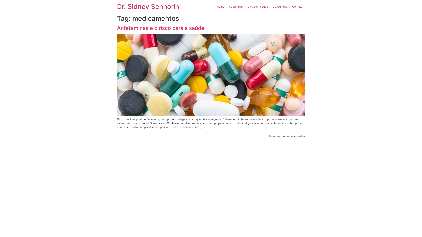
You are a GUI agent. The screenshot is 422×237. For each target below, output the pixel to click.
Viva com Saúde (258, 6)
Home (220, 6)
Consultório (280, 6)
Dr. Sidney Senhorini (149, 6)
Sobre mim (236, 6)
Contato (297, 6)
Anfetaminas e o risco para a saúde (160, 28)
